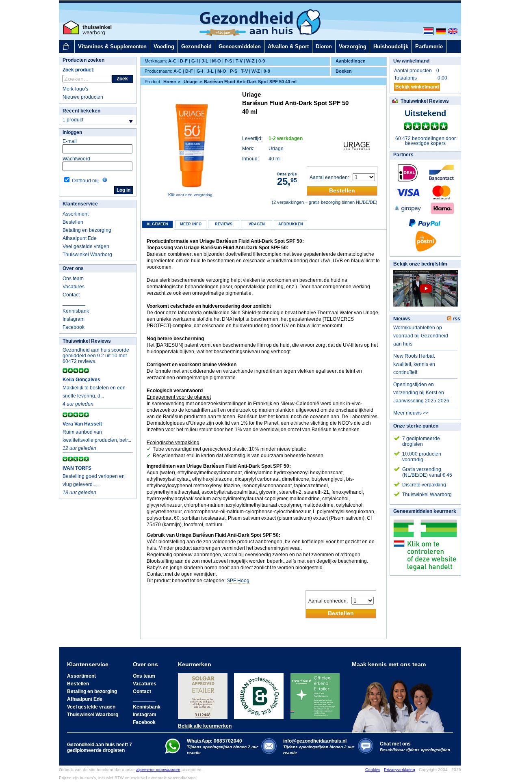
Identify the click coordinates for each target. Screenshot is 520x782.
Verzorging (352, 46)
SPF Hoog (238, 580)
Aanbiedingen (351, 60)
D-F (184, 60)
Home (169, 81)
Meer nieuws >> (411, 413)
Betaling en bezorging (87, 230)
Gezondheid (196, 46)
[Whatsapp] (172, 752)
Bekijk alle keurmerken (205, 726)
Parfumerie (429, 46)
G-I (194, 60)
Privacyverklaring (399, 769)
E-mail (70, 141)
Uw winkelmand (411, 61)
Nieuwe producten (83, 97)
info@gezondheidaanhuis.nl (318, 746)
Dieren (324, 46)
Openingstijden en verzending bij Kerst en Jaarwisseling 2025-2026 (421, 393)
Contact (71, 295)
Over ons (73, 268)
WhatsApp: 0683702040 (214, 741)
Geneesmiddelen (240, 46)
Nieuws (401, 319)
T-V (239, 60)
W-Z (250, 60)
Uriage (276, 148)
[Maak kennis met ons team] (400, 700)
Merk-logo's (75, 89)
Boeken (344, 71)
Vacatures (73, 286)
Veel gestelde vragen (86, 246)
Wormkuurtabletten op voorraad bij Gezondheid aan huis (420, 336)
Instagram (73, 319)
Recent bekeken (81, 111)
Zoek (122, 79)
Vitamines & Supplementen (112, 46)
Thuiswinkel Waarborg (87, 254)
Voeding (164, 46)
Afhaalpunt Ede (80, 238)
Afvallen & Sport (288, 46)
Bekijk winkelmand (417, 87)
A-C (172, 60)
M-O (216, 60)
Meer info (191, 224)
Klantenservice (80, 204)
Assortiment (76, 214)
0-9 (261, 60)
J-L (205, 60)
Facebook (73, 327)
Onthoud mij (85, 181)
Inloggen (72, 132)
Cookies (372, 769)
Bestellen (73, 222)
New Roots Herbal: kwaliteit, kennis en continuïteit (414, 364)
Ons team (73, 278)
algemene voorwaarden (158, 769)
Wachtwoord (76, 159)
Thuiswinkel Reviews (87, 341)
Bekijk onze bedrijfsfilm (420, 264)
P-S (228, 60)
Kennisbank (76, 311)
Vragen (257, 224)
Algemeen (157, 224)
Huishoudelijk (390, 46)
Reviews (223, 224)
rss (455, 319)
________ (74, 303)
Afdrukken (290, 224)
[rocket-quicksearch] (87, 79)
